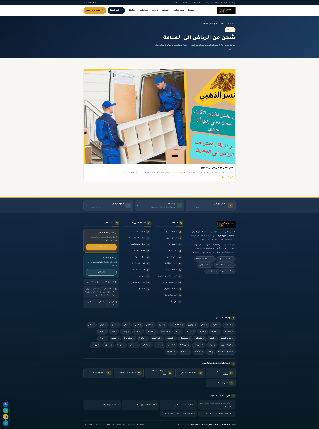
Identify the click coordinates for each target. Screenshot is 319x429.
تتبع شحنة (114, 10)
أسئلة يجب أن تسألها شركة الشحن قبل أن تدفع (215, 405)
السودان (227, 332)
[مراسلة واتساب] (5, 410)
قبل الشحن (144, 10)
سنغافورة (128, 338)
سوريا (114, 325)
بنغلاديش (184, 338)
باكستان (199, 338)
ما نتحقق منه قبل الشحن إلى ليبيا (218, 413)
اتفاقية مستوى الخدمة (135, 425)
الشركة (132, 10)
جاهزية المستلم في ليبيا (184, 405)
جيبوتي (137, 332)
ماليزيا (142, 338)
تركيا (125, 325)
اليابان (101, 338)
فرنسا (158, 345)
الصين (114, 338)
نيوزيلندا (170, 352)
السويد (107, 345)
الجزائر (189, 332)
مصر (90, 325)
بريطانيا (183, 345)
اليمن (102, 325)
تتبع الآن (101, 272)
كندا (209, 352)
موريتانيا (164, 332)
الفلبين (170, 338)
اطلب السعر (101, 247)
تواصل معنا (87, 425)
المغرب (214, 332)
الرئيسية (191, 10)
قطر (203, 325)
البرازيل (197, 352)
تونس (201, 332)
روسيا (94, 345)
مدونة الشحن (178, 10)
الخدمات (165, 10)
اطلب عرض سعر (93, 10)
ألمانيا (170, 345)
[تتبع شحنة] (5, 423)
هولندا (119, 345)
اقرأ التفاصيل (227, 177)
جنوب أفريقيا (226, 338)
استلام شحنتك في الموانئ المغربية (179, 413)
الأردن (161, 325)
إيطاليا (145, 345)
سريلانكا (197, 345)
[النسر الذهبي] (226, 10)
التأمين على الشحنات (102, 425)
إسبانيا (132, 345)
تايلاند (210, 345)
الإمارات (228, 325)
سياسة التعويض (118, 425)
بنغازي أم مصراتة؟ (109, 405)
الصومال (150, 332)
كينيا (113, 332)
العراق (148, 325)
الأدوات (155, 10)
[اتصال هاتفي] (5, 404)
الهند (212, 338)
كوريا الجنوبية (225, 345)
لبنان (137, 325)
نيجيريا (101, 332)
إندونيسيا (156, 338)
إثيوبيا (124, 332)
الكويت (214, 325)
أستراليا (184, 352)
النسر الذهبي (231, 24)
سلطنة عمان (175, 325)
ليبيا (177, 332)
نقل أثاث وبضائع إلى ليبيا (145, 405)
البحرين (191, 325)
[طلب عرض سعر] (5, 417)
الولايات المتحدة (224, 352)
